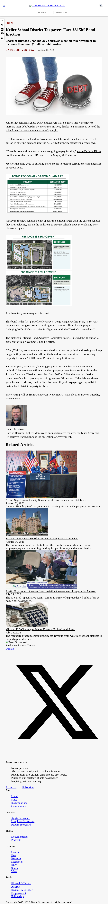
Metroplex (17, 861)
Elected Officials (21, 883)
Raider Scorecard (21, 824)
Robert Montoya (22, 50)
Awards (15, 886)
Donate (42, 13)
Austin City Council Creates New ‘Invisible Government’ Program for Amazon (51, 591)
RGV (14, 864)
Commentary (18, 806)
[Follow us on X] (56, 746)
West (14, 871)
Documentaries (20, 836)
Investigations (19, 802)
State (14, 799)
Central (15, 851)
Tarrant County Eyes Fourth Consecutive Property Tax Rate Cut (42, 538)
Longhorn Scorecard (22, 821)
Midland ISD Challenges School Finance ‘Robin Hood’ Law (40, 629)
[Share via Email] (2, 34)
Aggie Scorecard (20, 818)
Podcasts (16, 839)
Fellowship (17, 896)
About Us (11, 787)
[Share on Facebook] (2, 21)
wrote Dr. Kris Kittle (89, 151)
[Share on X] (2, 25)
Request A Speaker (22, 889)
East (13, 855)
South (14, 868)
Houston (16, 858)
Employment (18, 893)
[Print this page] (2, 38)
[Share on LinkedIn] (2, 29)
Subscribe (61, 13)
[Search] (102, 5)
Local (10, 23)
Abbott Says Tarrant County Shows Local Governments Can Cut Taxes (46, 499)
